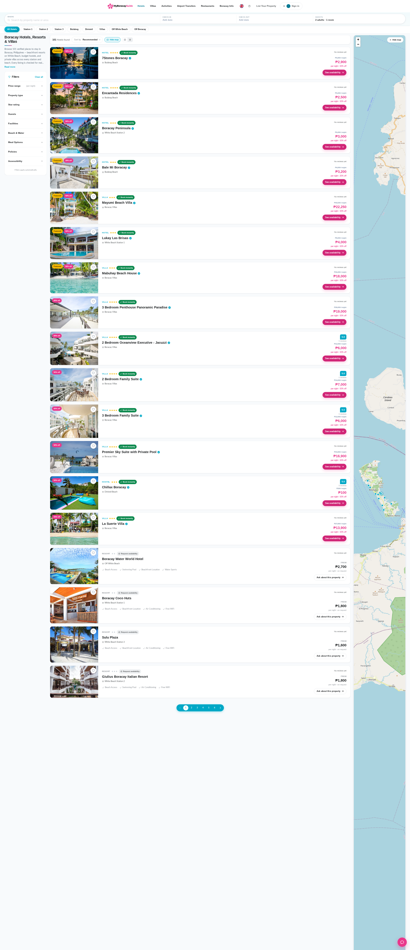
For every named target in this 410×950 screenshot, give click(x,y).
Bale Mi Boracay (115, 167)
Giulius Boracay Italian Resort (125, 676)
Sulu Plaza (110, 637)
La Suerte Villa (113, 523)
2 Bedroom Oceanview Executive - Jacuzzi (135, 342)
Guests (12, 114)
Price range (21, 86)
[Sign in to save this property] (93, 52)
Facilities (13, 123)
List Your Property (266, 6)
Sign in (293, 6)
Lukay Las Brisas (115, 238)
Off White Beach (120, 29)
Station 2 (43, 29)
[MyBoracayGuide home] (120, 6)
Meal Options (15, 142)
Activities (166, 6)
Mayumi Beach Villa (117, 202)
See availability (332, 72)
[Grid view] (124, 40)
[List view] (130, 40)
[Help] (249, 6)
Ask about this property (328, 577)
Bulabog (74, 29)
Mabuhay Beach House (120, 273)
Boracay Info (227, 6)
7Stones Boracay (115, 58)
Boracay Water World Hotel (122, 559)
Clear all (39, 77)
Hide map (396, 40)
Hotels (141, 6)
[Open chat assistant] (402, 942)
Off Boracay (140, 29)
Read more (9, 67)
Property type (15, 95)
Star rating (14, 104)
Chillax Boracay (114, 487)
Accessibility (15, 161)
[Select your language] (241, 6)
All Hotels (12, 29)
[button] (381, 494)
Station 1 (28, 29)
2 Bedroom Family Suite (121, 379)
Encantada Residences (120, 93)
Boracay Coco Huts (116, 598)
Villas (153, 6)
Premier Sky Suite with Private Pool (129, 452)
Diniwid (89, 29)
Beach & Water (16, 133)
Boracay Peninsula (116, 128)
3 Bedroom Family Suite (121, 415)
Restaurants (207, 6)
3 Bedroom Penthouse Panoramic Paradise (135, 307)
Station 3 (59, 29)
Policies (12, 151)
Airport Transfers (186, 6)
